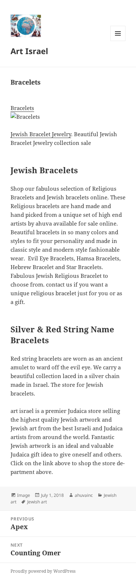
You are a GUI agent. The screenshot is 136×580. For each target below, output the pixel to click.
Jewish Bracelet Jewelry (41, 134)
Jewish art (37, 502)
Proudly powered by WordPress (43, 571)
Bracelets (22, 107)
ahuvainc (84, 495)
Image (23, 495)
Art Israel (29, 50)
